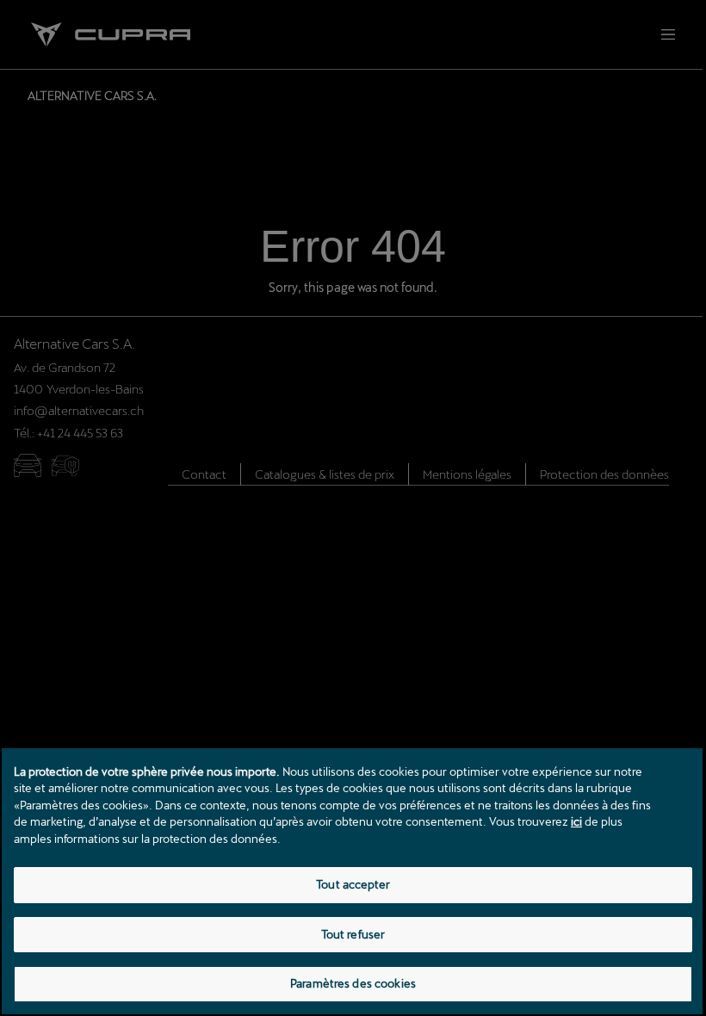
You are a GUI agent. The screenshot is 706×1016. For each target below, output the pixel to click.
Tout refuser (353, 934)
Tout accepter (353, 884)
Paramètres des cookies (353, 983)
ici (576, 821)
